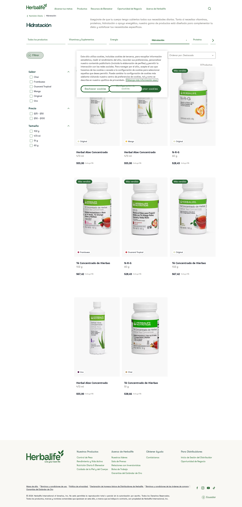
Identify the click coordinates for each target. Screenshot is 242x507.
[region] (121, 74)
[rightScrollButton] (213, 40)
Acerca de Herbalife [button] (156, 9)
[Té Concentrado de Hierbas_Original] (193, 228)
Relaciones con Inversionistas (125, 465)
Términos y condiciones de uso (53, 486)
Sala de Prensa (118, 461)
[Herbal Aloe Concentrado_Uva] (97, 348)
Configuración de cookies (125, 87)
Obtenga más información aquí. (142, 80)
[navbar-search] (209, 8)
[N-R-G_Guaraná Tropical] (145, 228)
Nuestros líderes (119, 457)
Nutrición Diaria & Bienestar (90, 465)
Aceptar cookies (148, 88)
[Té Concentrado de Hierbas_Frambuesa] (97, 228)
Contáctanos (152, 457)
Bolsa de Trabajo (119, 469)
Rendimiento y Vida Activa (90, 461)
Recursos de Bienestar (101, 9)
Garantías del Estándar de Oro (126, 473)
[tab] (45, 40)
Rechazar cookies (95, 88)
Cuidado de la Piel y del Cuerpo (92, 469)
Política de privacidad (78, 486)
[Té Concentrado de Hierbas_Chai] (145, 348)
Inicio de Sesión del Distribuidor (196, 457)
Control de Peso (85, 457)
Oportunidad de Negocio (129, 9)
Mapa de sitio (32, 486)
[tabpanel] (121, 230)
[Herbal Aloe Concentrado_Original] (97, 117)
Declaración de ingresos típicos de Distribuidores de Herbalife (117, 486)
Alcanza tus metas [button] (63, 9)
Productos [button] (82, 9)
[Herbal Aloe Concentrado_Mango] (145, 117)
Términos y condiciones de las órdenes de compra (167, 486)
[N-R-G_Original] (193, 117)
